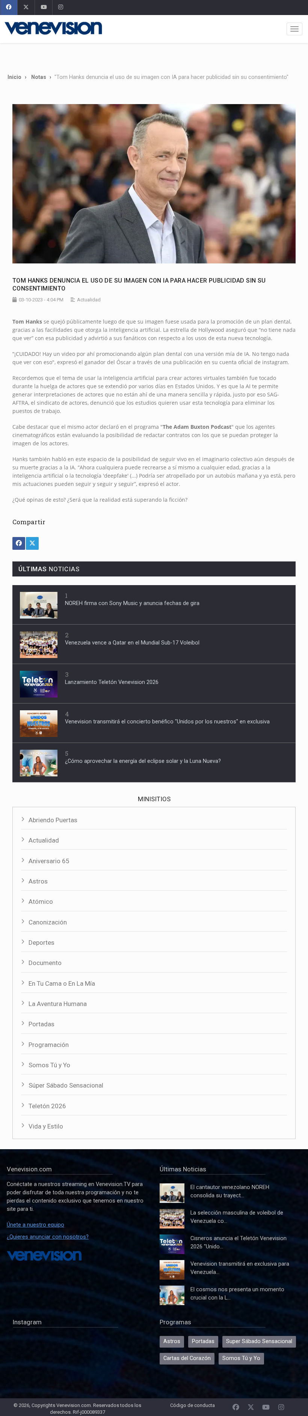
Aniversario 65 (49, 861)
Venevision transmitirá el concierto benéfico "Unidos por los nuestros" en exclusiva (167, 722)
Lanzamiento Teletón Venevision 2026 (112, 682)
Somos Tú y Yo (49, 1065)
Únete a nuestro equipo (35, 1225)
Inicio (14, 77)
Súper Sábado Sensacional (66, 1085)
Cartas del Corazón (187, 1358)
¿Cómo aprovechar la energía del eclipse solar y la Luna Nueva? (143, 761)
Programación (49, 1044)
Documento (45, 963)
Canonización (48, 922)
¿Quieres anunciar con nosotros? (48, 1237)
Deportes (41, 942)
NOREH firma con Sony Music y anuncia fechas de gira (132, 603)
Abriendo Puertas (53, 820)
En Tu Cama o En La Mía (62, 983)
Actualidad (44, 840)
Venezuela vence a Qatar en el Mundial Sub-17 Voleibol (132, 643)
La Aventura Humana (58, 1004)
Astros (38, 881)
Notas (38, 77)
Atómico (41, 901)
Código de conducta (192, 1405)
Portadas (41, 1024)
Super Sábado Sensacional (259, 1341)
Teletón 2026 (47, 1106)
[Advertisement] (154, 55)
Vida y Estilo (46, 1126)
